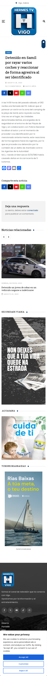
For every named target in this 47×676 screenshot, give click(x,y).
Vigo (20, 283)
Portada (6, 626)
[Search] (44, 21)
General (5, 283)
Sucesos (13, 283)
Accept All (23, 657)
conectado (32, 210)
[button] (4, 237)
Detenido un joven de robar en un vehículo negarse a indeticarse (19, 289)
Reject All (23, 670)
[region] (23, 653)
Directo (5, 623)
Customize (23, 664)
